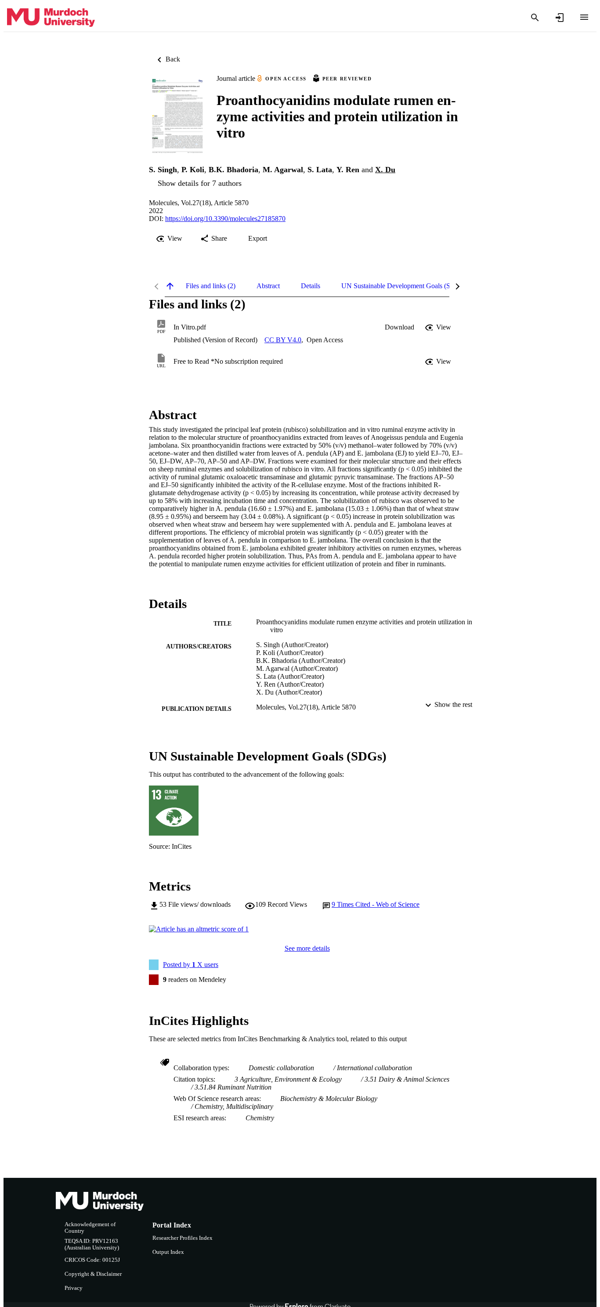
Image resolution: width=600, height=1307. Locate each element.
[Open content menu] (584, 17)
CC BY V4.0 (282, 340)
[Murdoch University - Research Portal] (51, 18)
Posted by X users (190, 964)
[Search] (535, 17)
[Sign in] (559, 17)
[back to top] (170, 286)
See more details (307, 948)
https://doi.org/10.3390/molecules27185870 (225, 218)
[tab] (210, 286)
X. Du (385, 169)
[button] (399, 327)
